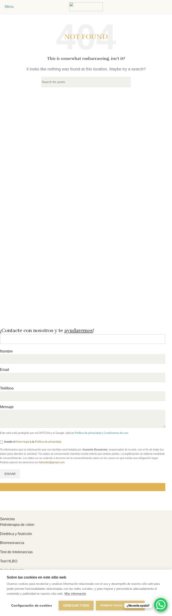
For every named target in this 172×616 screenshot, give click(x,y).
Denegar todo (76, 605)
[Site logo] (86, 6)
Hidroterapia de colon (17, 525)
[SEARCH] (125, 82)
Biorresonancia (12, 543)
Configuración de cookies (31, 605)
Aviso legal (22, 441)
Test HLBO (8, 561)
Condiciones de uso (116, 433)
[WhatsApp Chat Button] (161, 605)
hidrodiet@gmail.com (52, 462)
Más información (75, 593)
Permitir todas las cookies (120, 605)
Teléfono (7, 388)
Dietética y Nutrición (16, 534)
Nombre (6, 351)
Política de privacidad (88, 433)
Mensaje (7, 407)
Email (4, 370)
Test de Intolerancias (16, 552)
